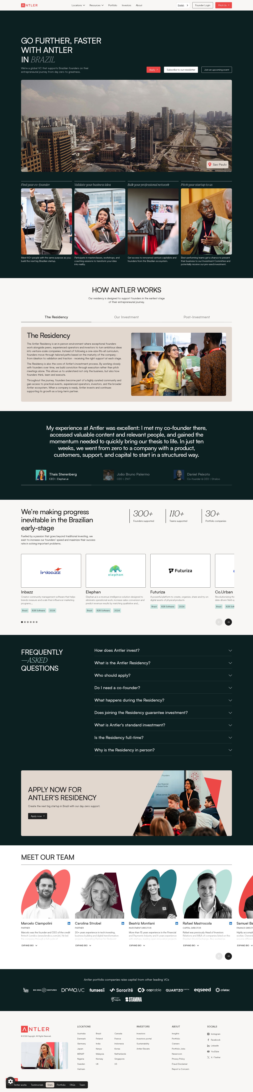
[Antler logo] (35, 1029)
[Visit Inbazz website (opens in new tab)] (51, 583)
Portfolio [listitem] (61, 1084)
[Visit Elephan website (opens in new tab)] (116, 583)
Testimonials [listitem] (37, 1084)
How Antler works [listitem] (18, 1084)
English (181, 5)
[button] (78, 5)
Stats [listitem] (50, 1084)
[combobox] (183, 5)
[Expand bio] (29, 945)
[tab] (56, 317)
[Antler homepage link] (29, 5)
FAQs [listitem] (72, 1084)
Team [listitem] (82, 1084)
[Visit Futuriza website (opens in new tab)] (180, 581)
